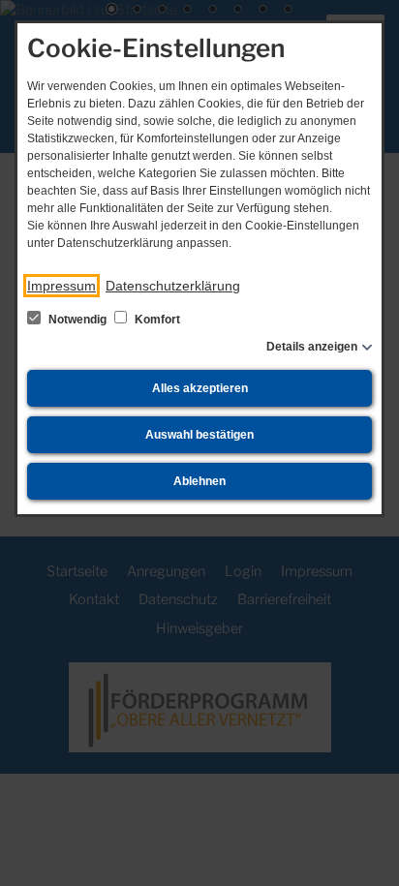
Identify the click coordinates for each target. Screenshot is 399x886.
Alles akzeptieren (200, 388)
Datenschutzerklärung (173, 285)
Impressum (61, 285)
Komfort (156, 319)
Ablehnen (199, 481)
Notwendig (77, 319)
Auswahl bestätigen (199, 435)
